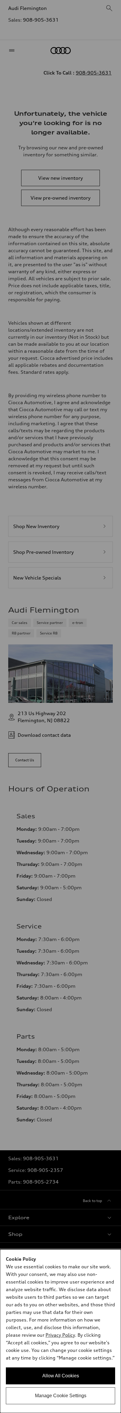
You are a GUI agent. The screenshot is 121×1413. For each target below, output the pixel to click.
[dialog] (60, 1331)
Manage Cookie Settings (60, 1395)
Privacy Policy (60, 1335)
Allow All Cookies (60, 1375)
